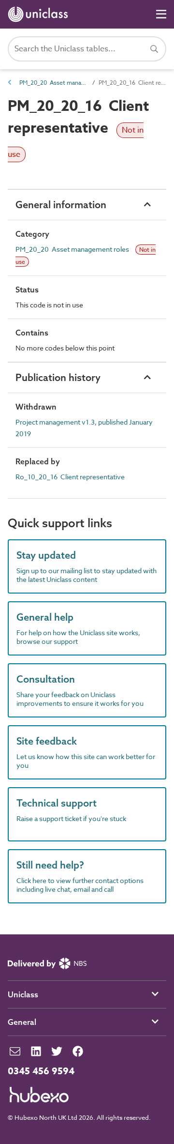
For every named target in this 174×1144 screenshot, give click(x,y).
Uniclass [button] (23, 994)
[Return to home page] (40, 14)
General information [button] (60, 204)
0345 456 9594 (41, 1071)
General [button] (22, 1022)
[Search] (154, 49)
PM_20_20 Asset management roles (53, 82)
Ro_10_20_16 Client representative (70, 476)
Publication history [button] (58, 377)
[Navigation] (161, 14)
